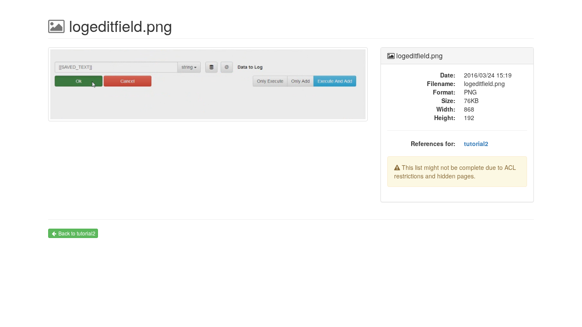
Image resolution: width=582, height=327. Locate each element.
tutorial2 (476, 143)
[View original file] (208, 87)
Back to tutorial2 (76, 233)
